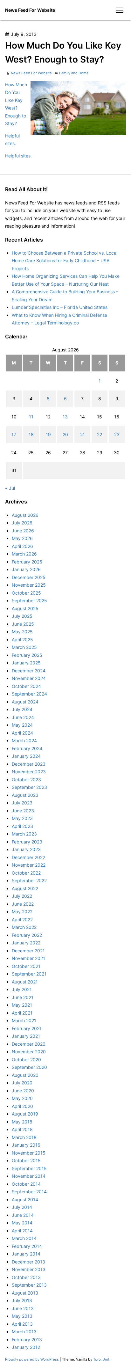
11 (31, 416)
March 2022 (24, 927)
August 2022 (25, 888)
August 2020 (25, 1075)
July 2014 (22, 1207)
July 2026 (22, 522)
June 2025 (23, 624)
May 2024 (22, 725)
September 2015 (29, 1168)
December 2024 (28, 670)
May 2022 (22, 911)
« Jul (10, 488)
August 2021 (25, 981)
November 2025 (29, 585)
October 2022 (26, 873)
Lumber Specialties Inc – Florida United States (59, 307)
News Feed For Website (30, 10)
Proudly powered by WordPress (32, 1359)
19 (48, 434)
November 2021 (28, 958)
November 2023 (29, 771)
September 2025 (29, 600)
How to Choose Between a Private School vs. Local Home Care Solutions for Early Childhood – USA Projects (64, 260)
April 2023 (22, 826)
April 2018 (22, 1129)
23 (117, 434)
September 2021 (29, 973)
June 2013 (23, 1308)
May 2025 (22, 631)
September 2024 (29, 693)
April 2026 (22, 546)
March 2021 (24, 1020)
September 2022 (29, 880)
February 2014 (27, 1246)
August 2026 (25, 515)
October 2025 (26, 593)
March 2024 (24, 740)
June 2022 (23, 904)
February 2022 (27, 935)
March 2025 (24, 647)
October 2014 (26, 1184)
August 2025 (25, 608)
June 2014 (23, 1215)
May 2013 (22, 1316)
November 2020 (29, 1051)
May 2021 (22, 1005)
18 (31, 434)
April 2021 (22, 1013)
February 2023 (27, 841)
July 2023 (22, 802)
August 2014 (25, 1199)
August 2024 (25, 701)
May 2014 (22, 1222)
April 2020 (22, 1106)
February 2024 (27, 748)
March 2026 (24, 553)
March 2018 (24, 1137)
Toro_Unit (101, 1359)
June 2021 (22, 997)
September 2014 (29, 1191)
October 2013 (26, 1277)
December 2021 (28, 950)
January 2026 (26, 569)
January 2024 (26, 756)
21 (82, 434)
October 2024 (26, 686)
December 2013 (28, 1261)
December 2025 (28, 577)
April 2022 (22, 919)
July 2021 (22, 989)
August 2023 (25, 795)
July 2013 (22, 1300)
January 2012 (26, 1347)
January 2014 (26, 1253)
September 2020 (29, 1067)
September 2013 (29, 1285)
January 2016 (26, 1145)
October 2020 (26, 1059)
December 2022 (28, 857)
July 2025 (22, 616)
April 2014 (22, 1230)
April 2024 (22, 733)
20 (65, 434)
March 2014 (24, 1238)
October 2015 (26, 1160)
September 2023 (29, 787)
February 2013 (27, 1339)
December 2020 (28, 1044)
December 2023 (28, 764)
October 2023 (26, 779)
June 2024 (23, 717)
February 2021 (27, 1028)
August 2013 (25, 1293)
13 (65, 416)
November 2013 (28, 1269)
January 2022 (26, 942)
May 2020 (22, 1098)
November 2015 (28, 1153)
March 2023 (24, 833)
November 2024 (29, 678)
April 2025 (22, 639)
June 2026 (23, 530)
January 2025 (26, 662)
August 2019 (25, 1113)
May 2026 (22, 538)
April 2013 (22, 1324)
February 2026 (27, 561)
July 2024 (22, 709)
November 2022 (28, 865)
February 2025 (27, 655)
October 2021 (26, 966)
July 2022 (22, 896)
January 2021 (26, 1036)
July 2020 (22, 1082)
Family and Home (74, 73)
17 (13, 434)
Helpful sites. (18, 155)
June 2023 (23, 810)
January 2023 (26, 849)
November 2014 (28, 1176)
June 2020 (23, 1090)
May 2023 (22, 818)
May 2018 (22, 1121)
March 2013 (24, 1331)
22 (99, 434)
